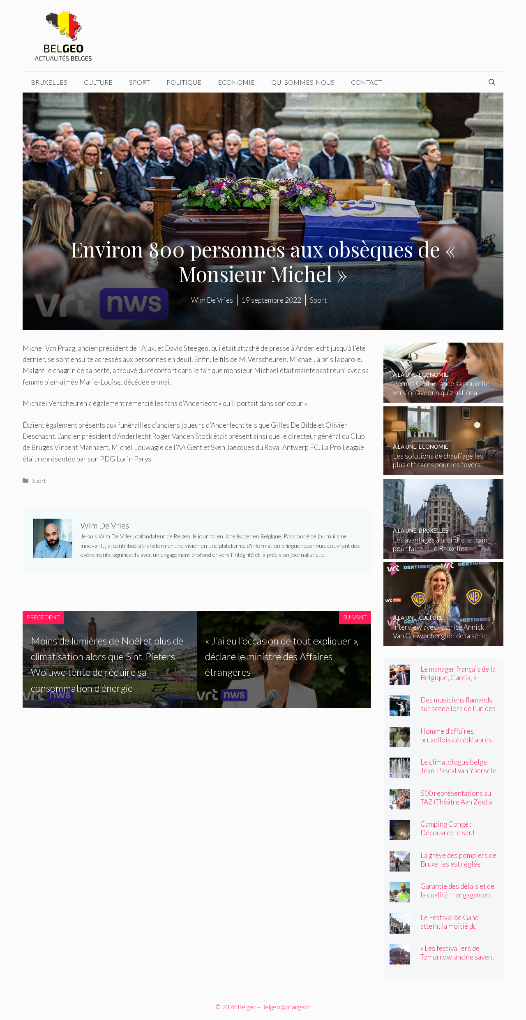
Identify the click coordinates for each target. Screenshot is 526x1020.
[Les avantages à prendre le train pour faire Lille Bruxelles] (443, 553)
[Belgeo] (64, 34)
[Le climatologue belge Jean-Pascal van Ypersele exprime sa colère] (400, 772)
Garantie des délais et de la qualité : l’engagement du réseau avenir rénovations (457, 899)
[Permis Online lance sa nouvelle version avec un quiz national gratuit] (443, 397)
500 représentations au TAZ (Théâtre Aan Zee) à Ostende (456, 802)
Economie (236, 82)
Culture (98, 82)
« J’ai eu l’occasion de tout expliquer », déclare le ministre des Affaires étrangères (281, 656)
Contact (366, 82)
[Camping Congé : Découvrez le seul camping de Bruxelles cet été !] (400, 834)
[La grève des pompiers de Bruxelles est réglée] (400, 866)
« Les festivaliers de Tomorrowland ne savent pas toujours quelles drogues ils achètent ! (457, 961)
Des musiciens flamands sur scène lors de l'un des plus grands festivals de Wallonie (458, 712)
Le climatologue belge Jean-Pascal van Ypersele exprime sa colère (458, 771)
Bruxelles (49, 82)
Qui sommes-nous (303, 82)
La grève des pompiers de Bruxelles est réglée (458, 859)
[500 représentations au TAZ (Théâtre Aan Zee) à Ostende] (400, 804)
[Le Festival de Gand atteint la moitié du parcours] (400, 928)
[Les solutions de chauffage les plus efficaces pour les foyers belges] (443, 469)
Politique (183, 82)
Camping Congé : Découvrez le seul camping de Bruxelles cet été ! (457, 837)
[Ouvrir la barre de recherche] (491, 82)
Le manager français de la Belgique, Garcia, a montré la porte (458, 678)
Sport (139, 82)
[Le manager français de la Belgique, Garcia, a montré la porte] (400, 679)
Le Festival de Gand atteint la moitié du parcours (449, 926)
